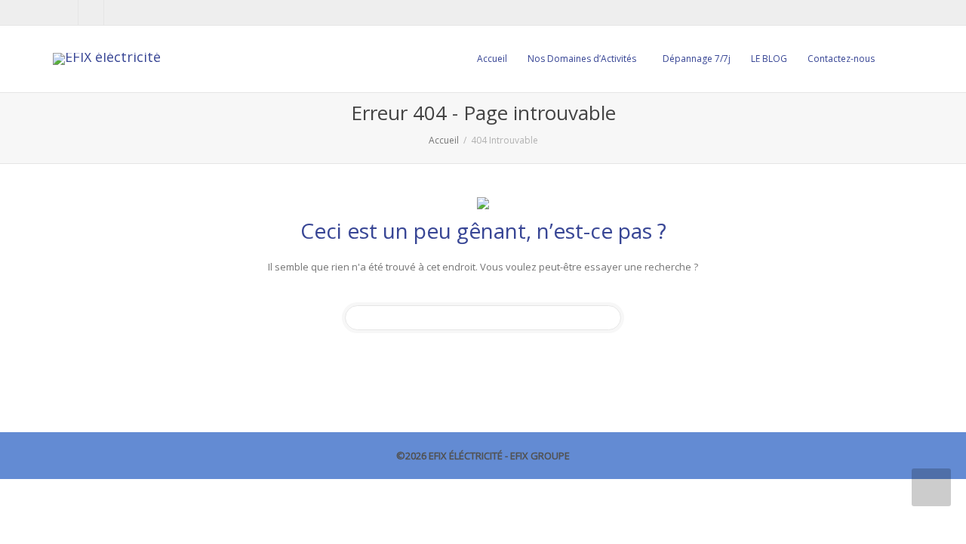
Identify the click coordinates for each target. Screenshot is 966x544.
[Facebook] (66, 12)
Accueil (492, 58)
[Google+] (117, 12)
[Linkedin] (91, 12)
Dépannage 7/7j (697, 58)
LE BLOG (769, 58)
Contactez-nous (841, 58)
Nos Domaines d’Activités (583, 58)
